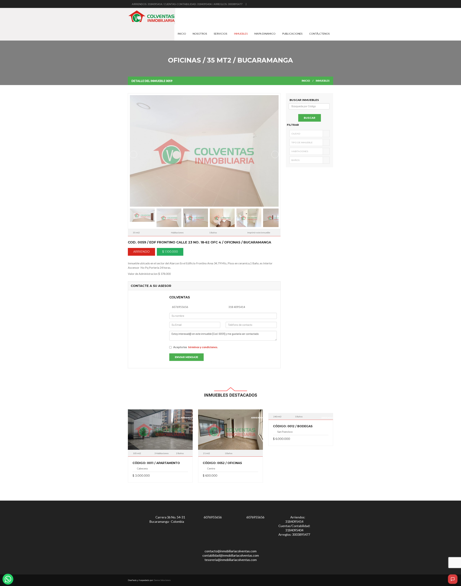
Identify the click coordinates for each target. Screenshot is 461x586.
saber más (160, 430)
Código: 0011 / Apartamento (156, 463)
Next (275, 154)
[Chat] (452, 579)
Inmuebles (241, 33)
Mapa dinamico (265, 33)
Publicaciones (292, 33)
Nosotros (200, 33)
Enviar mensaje (186, 357)
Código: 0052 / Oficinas (222, 463)
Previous (133, 154)
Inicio (182, 33)
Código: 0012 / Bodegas (293, 426)
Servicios (220, 33)
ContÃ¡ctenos (319, 33)
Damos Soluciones (162, 580)
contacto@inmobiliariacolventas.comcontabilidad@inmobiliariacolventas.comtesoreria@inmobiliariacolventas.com (230, 555)
